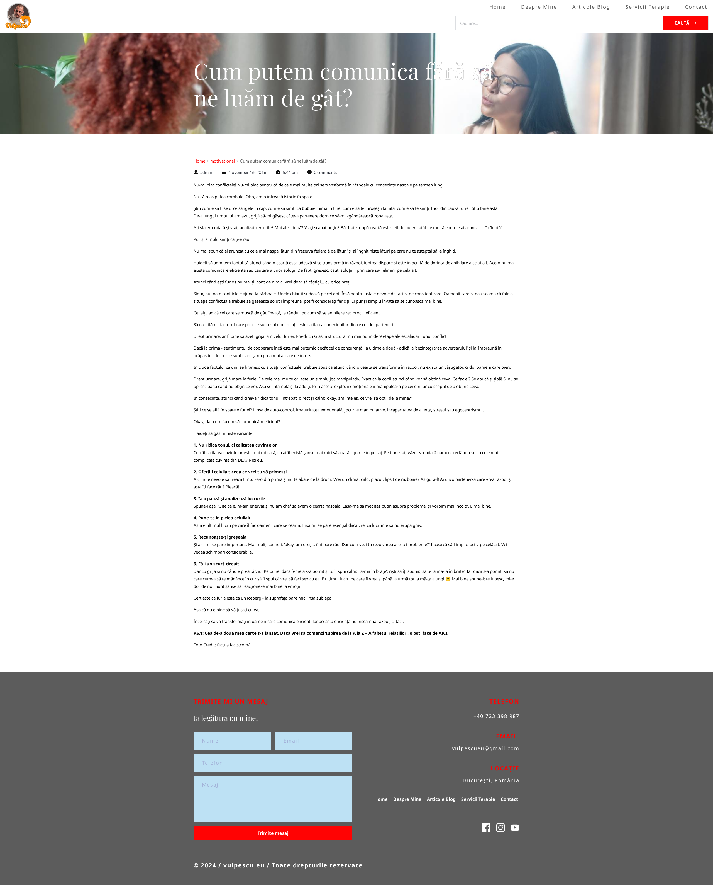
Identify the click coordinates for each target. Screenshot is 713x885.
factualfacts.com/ (233, 645)
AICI (443, 633)
